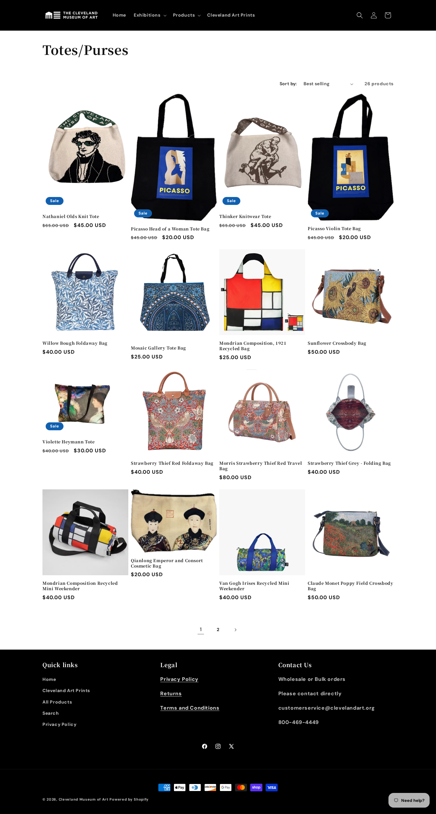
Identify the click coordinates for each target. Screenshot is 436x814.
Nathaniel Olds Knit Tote (70, 216)
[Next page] (235, 630)
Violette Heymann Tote (68, 442)
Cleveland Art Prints (66, 690)
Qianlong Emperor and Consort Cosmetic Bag (167, 563)
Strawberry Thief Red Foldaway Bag (172, 463)
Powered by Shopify (129, 799)
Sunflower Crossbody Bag (337, 343)
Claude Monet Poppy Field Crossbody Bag (350, 586)
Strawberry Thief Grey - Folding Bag (349, 463)
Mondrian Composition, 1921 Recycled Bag (253, 346)
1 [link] (201, 629)
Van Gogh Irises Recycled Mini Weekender (254, 586)
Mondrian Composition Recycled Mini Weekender (80, 586)
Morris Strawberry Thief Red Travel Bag (260, 466)
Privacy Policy (59, 724)
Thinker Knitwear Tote (245, 216)
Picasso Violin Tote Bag (334, 228)
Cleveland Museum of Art (84, 799)
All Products (57, 702)
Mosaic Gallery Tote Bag (158, 348)
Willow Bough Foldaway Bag (75, 343)
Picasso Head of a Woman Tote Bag (170, 229)
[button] (149, 15)
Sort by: (288, 84)
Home (49, 679)
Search (50, 713)
